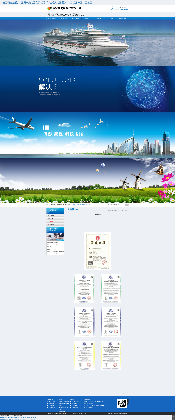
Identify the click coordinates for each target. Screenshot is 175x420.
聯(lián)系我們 (122, 18)
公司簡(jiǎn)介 (64, 18)
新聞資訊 (87, 18)
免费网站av (7, 419)
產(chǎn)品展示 (75, 18)
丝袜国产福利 (32, 419)
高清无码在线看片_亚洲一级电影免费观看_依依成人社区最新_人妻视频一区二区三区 (46, 2)
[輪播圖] (87, 43)
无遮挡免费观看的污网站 (24, 419)
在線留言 (111, 18)
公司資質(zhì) (126, 210)
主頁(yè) (115, 210)
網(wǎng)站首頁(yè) (52, 18)
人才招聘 (99, 18)
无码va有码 (2, 419)
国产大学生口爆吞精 (14, 419)
